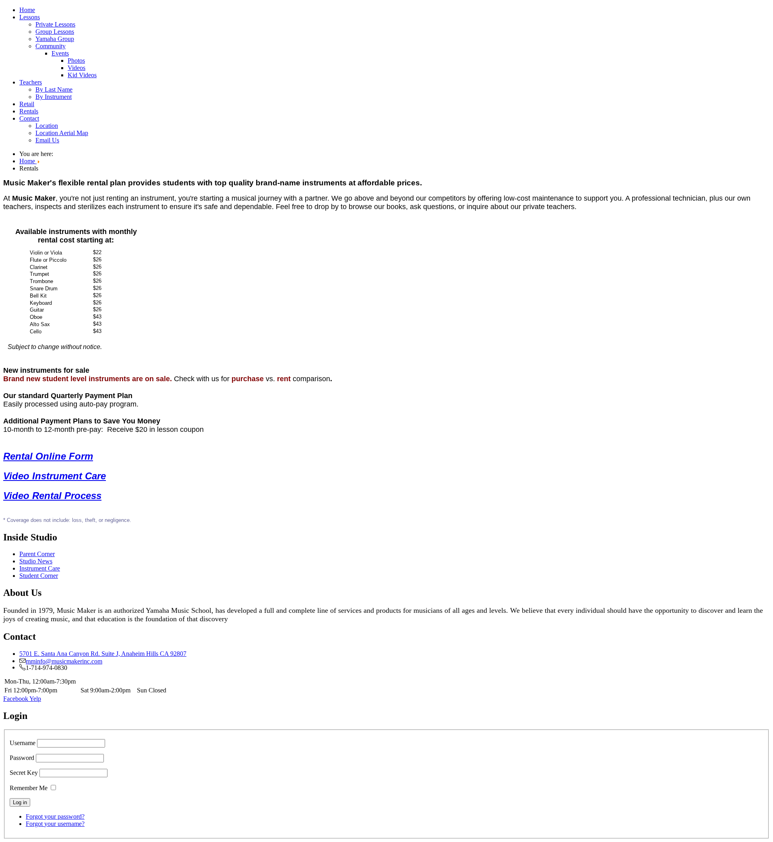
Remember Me (29, 787)
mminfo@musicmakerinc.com (64, 660)
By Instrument (53, 96)
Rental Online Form (48, 456)
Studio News (35, 561)
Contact (29, 118)
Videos (76, 67)
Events (60, 53)
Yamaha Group (54, 38)
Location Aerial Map (61, 132)
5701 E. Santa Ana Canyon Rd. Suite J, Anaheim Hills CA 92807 (102, 653)
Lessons (29, 17)
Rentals (28, 111)
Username (22, 742)
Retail (26, 104)
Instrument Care (39, 568)
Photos (76, 60)
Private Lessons (55, 24)
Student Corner (38, 575)
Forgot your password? (55, 816)
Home (27, 9)
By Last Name (53, 89)
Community (50, 46)
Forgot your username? (55, 823)
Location (46, 125)
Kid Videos (82, 75)
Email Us (47, 140)
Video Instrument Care (54, 475)
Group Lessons (54, 31)
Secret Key (24, 772)
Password (22, 757)
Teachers (30, 82)
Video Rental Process (52, 495)
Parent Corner (37, 553)
